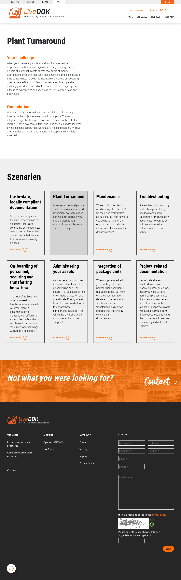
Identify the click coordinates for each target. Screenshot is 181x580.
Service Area (152, 10)
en (165, 10)
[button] (142, 17)
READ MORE (15, 249)
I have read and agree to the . (143, 514)
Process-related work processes (18, 444)
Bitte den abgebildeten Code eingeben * (139, 533)
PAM (59, 2)
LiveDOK (30, 2)
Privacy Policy (86, 463)
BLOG (167, 2)
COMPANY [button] (169, 17)
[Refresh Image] (151, 525)
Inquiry (140, 10)
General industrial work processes (20, 454)
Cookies (11, 470)
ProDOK (45, 2)
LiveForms (48, 449)
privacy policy (159, 514)
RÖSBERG (15, 2)
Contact (130, 10)
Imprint (83, 456)
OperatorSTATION (53, 442)
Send (168, 548)
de (161, 10)
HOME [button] (130, 17)
